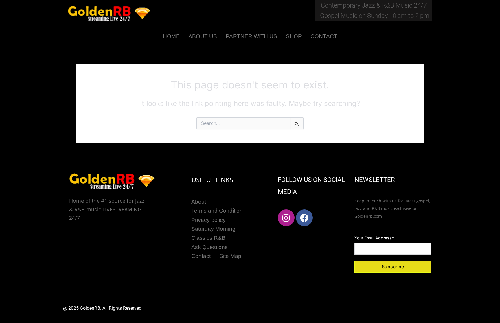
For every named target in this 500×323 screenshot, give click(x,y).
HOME (171, 36)
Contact (201, 256)
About (198, 202)
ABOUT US (202, 36)
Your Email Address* (374, 237)
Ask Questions (209, 247)
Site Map (230, 256)
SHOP (294, 36)
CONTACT (323, 36)
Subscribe (393, 267)
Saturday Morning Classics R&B (213, 233)
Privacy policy (208, 220)
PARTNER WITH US (251, 36)
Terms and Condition (217, 211)
